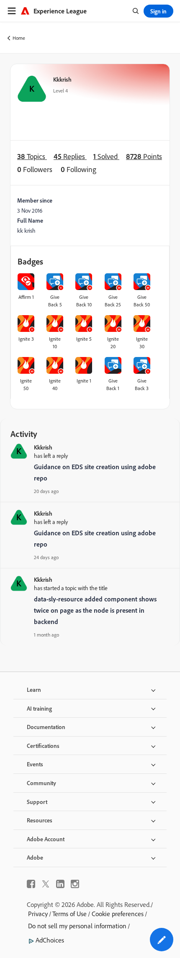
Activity (23, 434)
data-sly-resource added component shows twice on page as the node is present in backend (95, 610)
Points (144, 156)
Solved (106, 156)
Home (19, 38)
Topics (32, 156)
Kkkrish (62, 79)
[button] (161, 939)
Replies (70, 156)
